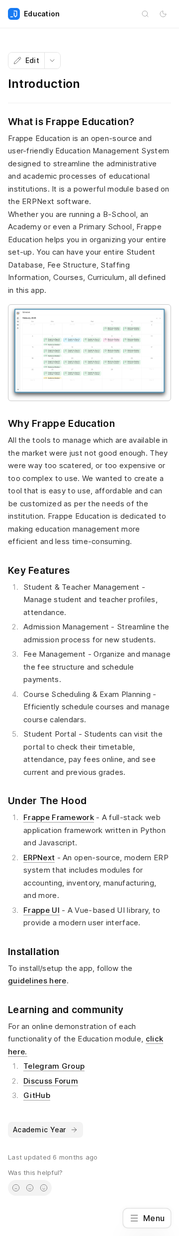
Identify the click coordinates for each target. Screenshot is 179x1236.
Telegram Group (54, 1066)
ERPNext (39, 857)
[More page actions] (52, 61)
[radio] (16, 1188)
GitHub (36, 1095)
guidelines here (37, 980)
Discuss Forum (50, 1081)
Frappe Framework (58, 817)
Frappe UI (41, 910)
